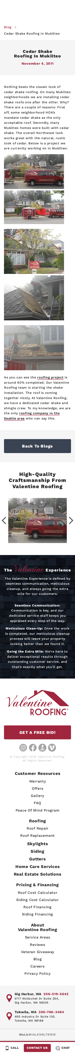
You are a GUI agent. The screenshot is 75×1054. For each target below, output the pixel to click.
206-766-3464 (51, 1012)
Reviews (37, 944)
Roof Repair (37, 828)
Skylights (37, 843)
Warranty (37, 781)
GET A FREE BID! (37, 732)
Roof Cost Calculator (37, 892)
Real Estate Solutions (37, 874)
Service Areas (37, 937)
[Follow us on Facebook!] (33, 748)
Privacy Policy (37, 973)
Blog (37, 959)
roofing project (50, 377)
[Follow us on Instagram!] (23, 748)
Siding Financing (37, 914)
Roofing (37, 821)
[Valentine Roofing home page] (37, 703)
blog (8, 27)
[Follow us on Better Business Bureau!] (42, 748)
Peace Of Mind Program (38, 810)
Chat (65, 1048)
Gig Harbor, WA (28, 994)
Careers (37, 966)
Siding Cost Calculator (37, 900)
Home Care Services (37, 866)
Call (15, 1048)
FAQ (37, 803)
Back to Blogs (37, 446)
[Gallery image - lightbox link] (37, 520)
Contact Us (37, 1048)
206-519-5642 (56, 994)
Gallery (37, 796)
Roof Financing (37, 907)
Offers (37, 788)
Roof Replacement (37, 835)
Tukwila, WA (26, 1012)
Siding (37, 851)
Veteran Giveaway (37, 952)
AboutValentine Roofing (37, 927)
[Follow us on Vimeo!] (52, 748)
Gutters (37, 859)
